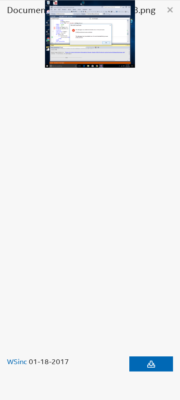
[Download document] (151, 363)
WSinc (17, 361)
